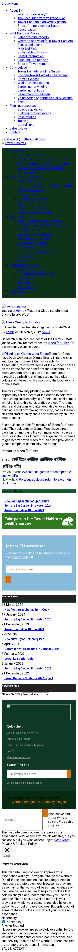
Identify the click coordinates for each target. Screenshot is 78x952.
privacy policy (20, 557)
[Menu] (3, 304)
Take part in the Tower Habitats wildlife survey (33, 521)
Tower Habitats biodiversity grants (42, 22)
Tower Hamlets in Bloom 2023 (24, 510)
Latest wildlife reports (33, 37)
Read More (62, 840)
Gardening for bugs (31, 90)
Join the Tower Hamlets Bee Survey (43, 75)
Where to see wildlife (18, 757)
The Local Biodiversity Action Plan (41, 18)
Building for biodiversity (34, 113)
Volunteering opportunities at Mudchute (45, 98)
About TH (16, 10)
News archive (11, 694)
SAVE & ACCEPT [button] (13, 948)
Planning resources (23, 106)
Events (22, 102)
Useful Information (31, 56)
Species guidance (30, 109)
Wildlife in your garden (33, 83)
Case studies (27, 117)
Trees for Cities (59, 343)
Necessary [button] (9, 918)
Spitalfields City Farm (33, 52)
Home (20, 311)
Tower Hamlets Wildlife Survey (39, 71)
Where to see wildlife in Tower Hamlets (45, 41)
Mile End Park (27, 48)
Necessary (14, 922)
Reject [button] (49, 840)
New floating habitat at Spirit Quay (26, 501)
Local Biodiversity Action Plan (23, 732)
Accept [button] (39, 840)
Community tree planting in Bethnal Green (31, 648)
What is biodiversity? (32, 14)
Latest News (19, 128)
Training (23, 121)
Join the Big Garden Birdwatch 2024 (27, 505)
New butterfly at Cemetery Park (24, 639)
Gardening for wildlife (33, 87)
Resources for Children (34, 94)
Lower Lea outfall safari (20, 658)
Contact (15, 132)
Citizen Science (28, 79)
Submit (45, 813)
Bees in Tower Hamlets (34, 64)
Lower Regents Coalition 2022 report (28, 678)
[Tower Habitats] (14, 143)
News (46, 332)
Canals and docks (30, 45)
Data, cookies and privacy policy (24, 782)
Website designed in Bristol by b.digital (39, 802)
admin (10, 332)
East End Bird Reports (33, 60)
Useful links (26, 125)
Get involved (18, 67)
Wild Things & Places (24, 33)
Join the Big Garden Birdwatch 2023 (27, 668)
